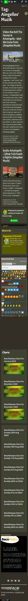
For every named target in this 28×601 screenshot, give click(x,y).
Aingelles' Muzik (11, 140)
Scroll (25, 261)
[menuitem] (2, 1)
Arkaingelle (6, 142)
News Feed (14, 138)
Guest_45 (7, 280)
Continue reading (9, 132)
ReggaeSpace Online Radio (12, 236)
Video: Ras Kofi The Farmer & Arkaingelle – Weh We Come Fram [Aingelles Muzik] (12, 38)
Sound (22, 261)
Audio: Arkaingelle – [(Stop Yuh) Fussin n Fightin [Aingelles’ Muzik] (13, 155)
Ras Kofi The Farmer (15, 142)
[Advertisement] (14, 332)
